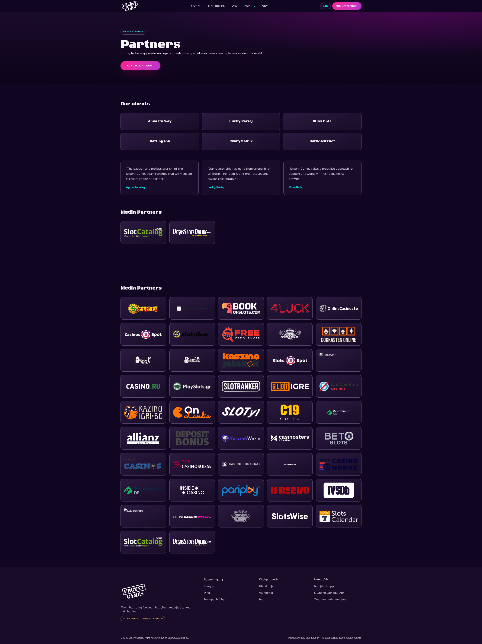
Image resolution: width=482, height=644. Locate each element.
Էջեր (250, 6)
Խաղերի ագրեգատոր (329, 593)
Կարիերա (266, 593)
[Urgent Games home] (129, 6)
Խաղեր (196, 6)
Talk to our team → (140, 65)
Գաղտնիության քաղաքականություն (341, 637)
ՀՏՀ (235, 6)
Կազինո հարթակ (326, 586)
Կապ (265, 6)
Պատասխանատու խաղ (331, 599)
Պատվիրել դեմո (347, 6)
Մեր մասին (216, 6)
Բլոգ (207, 593)
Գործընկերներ (214, 599)
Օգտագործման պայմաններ (303, 637)
